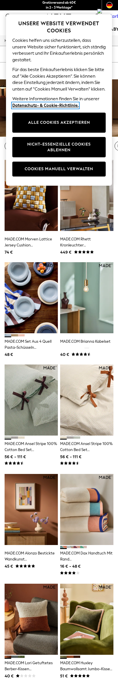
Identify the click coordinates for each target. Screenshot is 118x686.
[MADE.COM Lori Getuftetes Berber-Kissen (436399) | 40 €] (31, 619)
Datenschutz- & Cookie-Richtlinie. (45, 105)
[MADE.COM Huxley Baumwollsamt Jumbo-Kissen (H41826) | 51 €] (86, 619)
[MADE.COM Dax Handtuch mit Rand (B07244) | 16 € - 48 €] (86, 509)
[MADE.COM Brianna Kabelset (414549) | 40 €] (86, 297)
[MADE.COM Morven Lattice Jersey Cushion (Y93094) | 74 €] (31, 195)
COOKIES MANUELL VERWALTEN (59, 168)
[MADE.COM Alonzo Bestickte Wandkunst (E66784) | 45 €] (31, 509)
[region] (59, 100)
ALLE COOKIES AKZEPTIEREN (59, 122)
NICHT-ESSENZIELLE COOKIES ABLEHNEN (59, 147)
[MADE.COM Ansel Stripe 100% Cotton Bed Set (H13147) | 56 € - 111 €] (31, 400)
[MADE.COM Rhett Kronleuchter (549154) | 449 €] (86, 195)
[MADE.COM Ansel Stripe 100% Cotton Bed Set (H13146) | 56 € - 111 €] (86, 400)
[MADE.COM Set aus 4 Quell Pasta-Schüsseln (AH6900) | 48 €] (31, 297)
